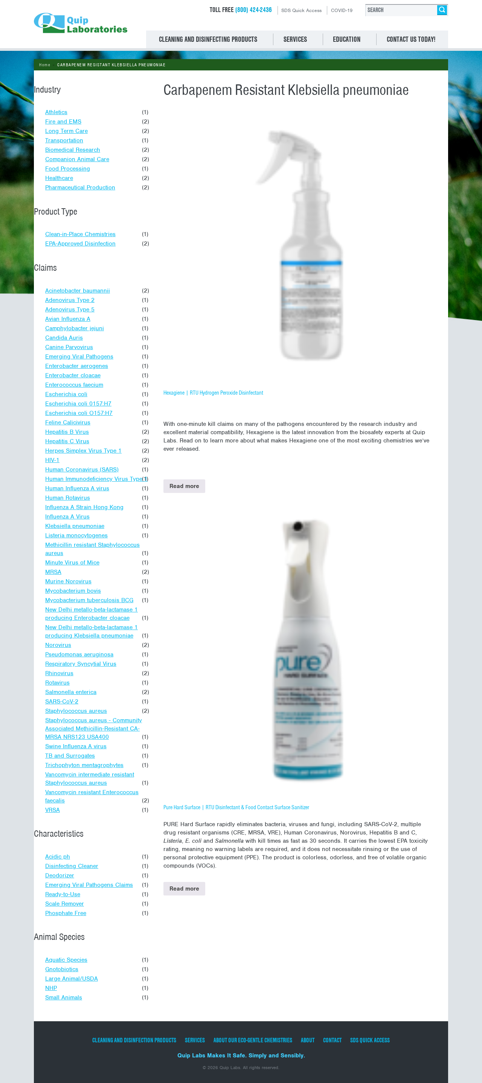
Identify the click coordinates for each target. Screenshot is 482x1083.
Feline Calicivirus (67, 422)
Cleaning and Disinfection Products (134, 1040)
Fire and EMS (63, 121)
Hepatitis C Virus (67, 441)
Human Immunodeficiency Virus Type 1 (96, 479)
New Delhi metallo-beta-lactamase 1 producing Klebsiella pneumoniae (91, 631)
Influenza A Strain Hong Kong (84, 507)
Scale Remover (64, 904)
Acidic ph (57, 856)
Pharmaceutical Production (80, 187)
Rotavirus (57, 682)
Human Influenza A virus (77, 488)
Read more (184, 486)
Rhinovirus (59, 673)
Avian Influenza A (67, 319)
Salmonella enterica (70, 692)
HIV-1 (52, 460)
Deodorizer (59, 875)
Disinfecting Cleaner (71, 866)
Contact (332, 1040)
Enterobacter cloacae (73, 375)
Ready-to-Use (62, 894)
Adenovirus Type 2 (70, 300)
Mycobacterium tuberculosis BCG (89, 600)
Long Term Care (66, 131)
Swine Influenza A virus (76, 746)
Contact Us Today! (411, 39)
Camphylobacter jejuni (74, 328)
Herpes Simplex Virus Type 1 (83, 451)
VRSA (52, 810)
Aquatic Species (66, 960)
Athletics (56, 112)
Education (346, 39)
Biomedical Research (72, 150)
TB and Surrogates (70, 756)
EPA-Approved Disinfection (80, 243)
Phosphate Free (65, 913)
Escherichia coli (66, 394)
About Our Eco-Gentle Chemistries (253, 1040)
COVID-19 (341, 10)
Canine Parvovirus (69, 347)
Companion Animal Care (77, 159)
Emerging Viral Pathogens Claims (89, 885)
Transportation (64, 140)
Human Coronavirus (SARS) (82, 469)
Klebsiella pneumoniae (74, 526)
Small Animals (63, 997)
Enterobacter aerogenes (76, 366)
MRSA (53, 572)
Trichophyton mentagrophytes (84, 765)
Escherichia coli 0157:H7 (78, 403)
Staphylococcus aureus (76, 711)
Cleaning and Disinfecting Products (208, 39)
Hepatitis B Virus (67, 432)
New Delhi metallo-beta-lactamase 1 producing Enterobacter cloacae (91, 614)
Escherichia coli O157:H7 (79, 413)
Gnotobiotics (61, 969)
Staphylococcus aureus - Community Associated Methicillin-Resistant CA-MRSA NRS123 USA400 (93, 729)
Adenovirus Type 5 (70, 309)
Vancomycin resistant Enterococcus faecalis (92, 796)
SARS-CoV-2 (61, 701)
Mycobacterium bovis (73, 591)
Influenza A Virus (67, 516)
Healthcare (59, 178)
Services (295, 39)
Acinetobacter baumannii (77, 290)
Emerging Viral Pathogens (79, 356)
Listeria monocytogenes (76, 535)
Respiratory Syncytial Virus (80, 664)
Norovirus (58, 645)
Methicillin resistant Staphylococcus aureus (92, 549)
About (307, 1040)
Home (44, 65)
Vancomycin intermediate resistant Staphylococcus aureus (89, 779)
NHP (51, 988)
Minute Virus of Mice (72, 562)
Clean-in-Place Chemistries (80, 234)
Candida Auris (64, 338)
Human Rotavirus (67, 498)
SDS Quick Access (301, 10)
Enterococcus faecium (74, 385)
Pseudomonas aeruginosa (79, 654)
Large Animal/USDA (71, 978)
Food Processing (67, 168)
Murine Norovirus (68, 581)
